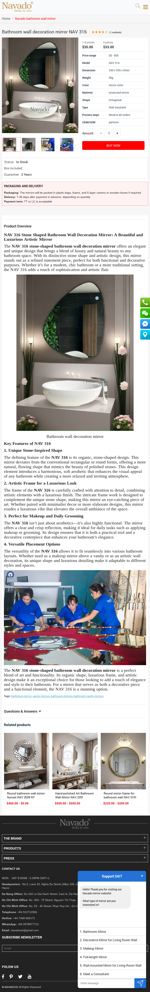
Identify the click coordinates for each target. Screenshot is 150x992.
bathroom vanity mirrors (89, 696)
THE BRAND (13, 838)
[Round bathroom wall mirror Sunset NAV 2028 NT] (26, 761)
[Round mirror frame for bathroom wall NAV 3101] (123, 761)
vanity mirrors (41, 696)
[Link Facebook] (3, 977)
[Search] (138, 6)
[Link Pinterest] (11, 977)
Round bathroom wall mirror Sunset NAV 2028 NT (26, 795)
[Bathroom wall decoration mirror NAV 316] (11, 144)
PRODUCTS (12, 848)
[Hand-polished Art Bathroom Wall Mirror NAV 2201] (74, 761)
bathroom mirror (21, 696)
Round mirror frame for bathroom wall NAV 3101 (120, 795)
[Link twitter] (20, 977)
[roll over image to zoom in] (40, 85)
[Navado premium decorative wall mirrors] (17, 7)
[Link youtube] (29, 977)
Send (140, 983)
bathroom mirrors (61, 696)
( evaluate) (115, 32)
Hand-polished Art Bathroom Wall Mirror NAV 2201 (74, 795)
